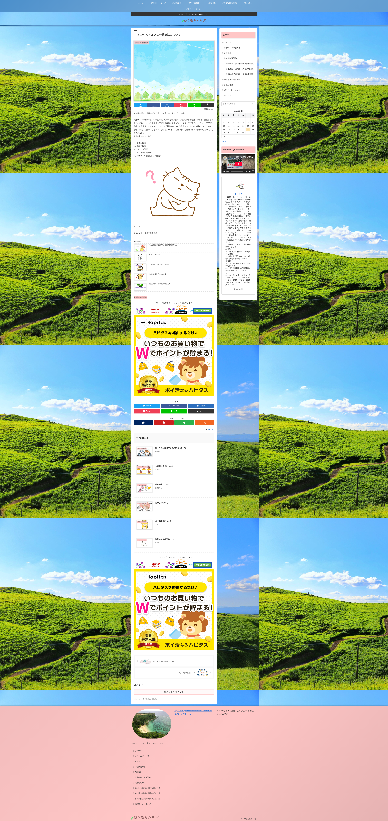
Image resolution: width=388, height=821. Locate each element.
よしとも (238, 194)
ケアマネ (227, 42)
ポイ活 (228, 95)
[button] (253, 103)
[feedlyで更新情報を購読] (184, 422)
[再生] (224, 171)
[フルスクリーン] (253, 171)
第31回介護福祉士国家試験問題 (241, 64)
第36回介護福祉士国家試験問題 (241, 74)
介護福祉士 (228, 53)
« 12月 (224, 142)
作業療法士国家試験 (141, 297)
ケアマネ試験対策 (233, 48)
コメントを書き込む (174, 692)
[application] (238, 163)
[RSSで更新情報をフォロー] (204, 422)
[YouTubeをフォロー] (164, 422)
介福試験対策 (231, 58)
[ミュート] (250, 171)
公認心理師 (228, 85)
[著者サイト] (143, 422)
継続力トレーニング (232, 90)
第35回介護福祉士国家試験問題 (241, 69)
